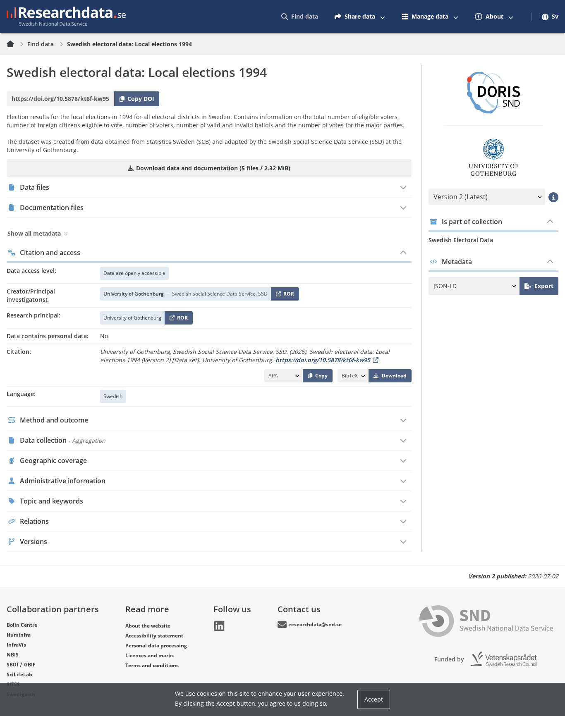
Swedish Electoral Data (461, 240)
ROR (287, 295)
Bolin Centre (22, 624)
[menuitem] (299, 16)
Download (394, 375)
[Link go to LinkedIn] (219, 626)
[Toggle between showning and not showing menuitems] (382, 16)
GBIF (30, 664)
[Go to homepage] (66, 16)
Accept (373, 699)
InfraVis (16, 644)
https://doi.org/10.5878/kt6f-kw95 (322, 360)
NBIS (13, 654)
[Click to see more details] (553, 196)
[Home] (15, 44)
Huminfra (19, 634)
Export (543, 286)
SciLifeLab (19, 674)
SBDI (12, 664)
